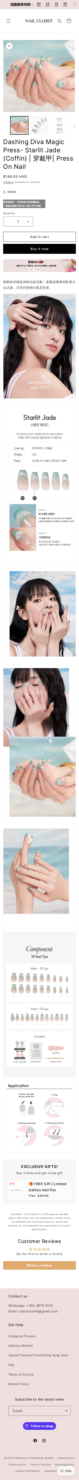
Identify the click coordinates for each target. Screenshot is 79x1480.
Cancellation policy (56, 1470)
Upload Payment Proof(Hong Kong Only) (38, 1355)
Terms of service (40, 1464)
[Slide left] (4, 126)
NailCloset (21, 1457)
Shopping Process (22, 1336)
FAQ (11, 1365)
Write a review (39, 1265)
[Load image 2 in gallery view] (39, 125)
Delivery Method (20, 1345)
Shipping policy (65, 1464)
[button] (8, 21)
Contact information (27, 1470)
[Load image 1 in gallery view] (19, 125)
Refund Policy (18, 1384)
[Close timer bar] (74, 3)
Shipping (8, 182)
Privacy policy (17, 1464)
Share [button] (11, 191)
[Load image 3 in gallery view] (59, 125)
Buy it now (40, 249)
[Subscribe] (65, 1411)
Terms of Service (21, 1374)
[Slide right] (74, 126)
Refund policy (66, 1457)
